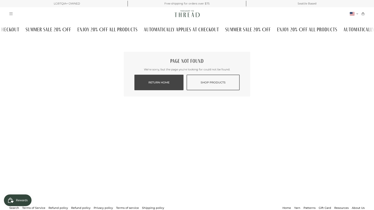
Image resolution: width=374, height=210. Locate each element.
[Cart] (363, 13)
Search (14, 208)
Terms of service (127, 208)
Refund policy (58, 208)
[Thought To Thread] (187, 13)
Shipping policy (153, 208)
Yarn (297, 208)
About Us (358, 208)
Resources (341, 208)
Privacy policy (103, 208)
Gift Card (325, 208)
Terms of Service (33, 208)
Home (286, 208)
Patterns (309, 208)
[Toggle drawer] (11, 13)
